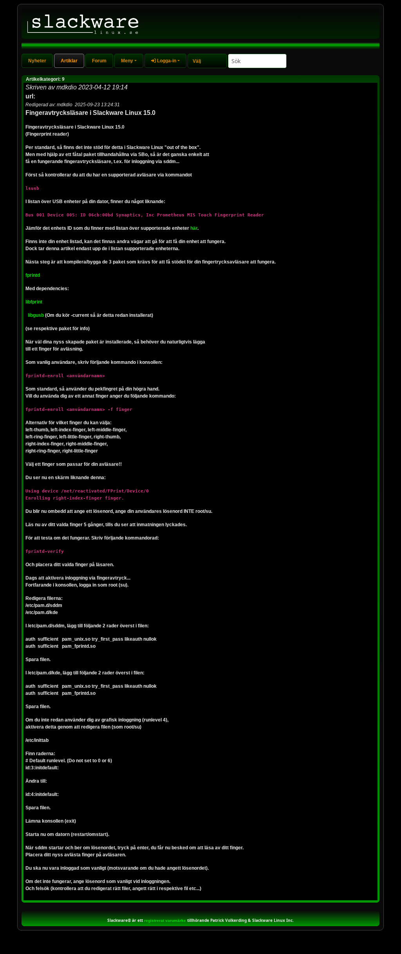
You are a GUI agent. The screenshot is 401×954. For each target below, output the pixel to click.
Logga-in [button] (166, 61)
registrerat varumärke (165, 920)
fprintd (32, 275)
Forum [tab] (99, 61)
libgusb (36, 315)
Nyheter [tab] (37, 61)
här (193, 228)
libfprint (33, 302)
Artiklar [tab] (69, 61)
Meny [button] (127, 61)
